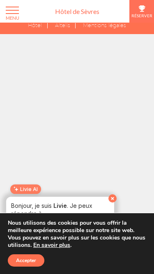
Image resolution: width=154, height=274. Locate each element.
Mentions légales (104, 25)
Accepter (26, 260)
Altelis (62, 25)
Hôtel (35, 25)
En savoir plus (51, 245)
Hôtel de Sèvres (77, 11)
